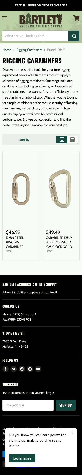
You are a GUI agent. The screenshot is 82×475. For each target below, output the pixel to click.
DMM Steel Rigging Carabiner (15, 242)
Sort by (24, 139)
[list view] (72, 139)
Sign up (65, 405)
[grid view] (61, 139)
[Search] (73, 36)
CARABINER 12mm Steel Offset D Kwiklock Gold (59, 242)
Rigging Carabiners (29, 50)
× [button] (73, 432)
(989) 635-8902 (19, 319)
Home (6, 50)
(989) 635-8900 (24, 314)
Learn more (22, 458)
